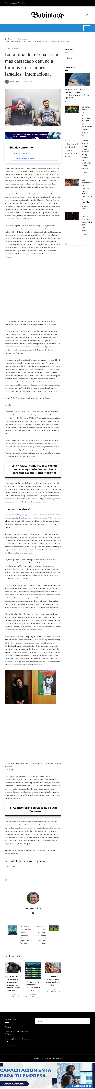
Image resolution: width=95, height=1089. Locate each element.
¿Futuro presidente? (21, 153)
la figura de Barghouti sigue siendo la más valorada (27, 515)
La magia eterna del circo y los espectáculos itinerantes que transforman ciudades (87, 118)
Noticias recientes (12, 49)
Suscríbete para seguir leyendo (24, 158)
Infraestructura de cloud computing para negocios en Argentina (25, 935)
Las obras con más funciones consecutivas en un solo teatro (87, 222)
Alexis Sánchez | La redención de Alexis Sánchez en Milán (41, 935)
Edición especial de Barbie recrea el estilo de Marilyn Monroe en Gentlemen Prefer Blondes (86, 154)
